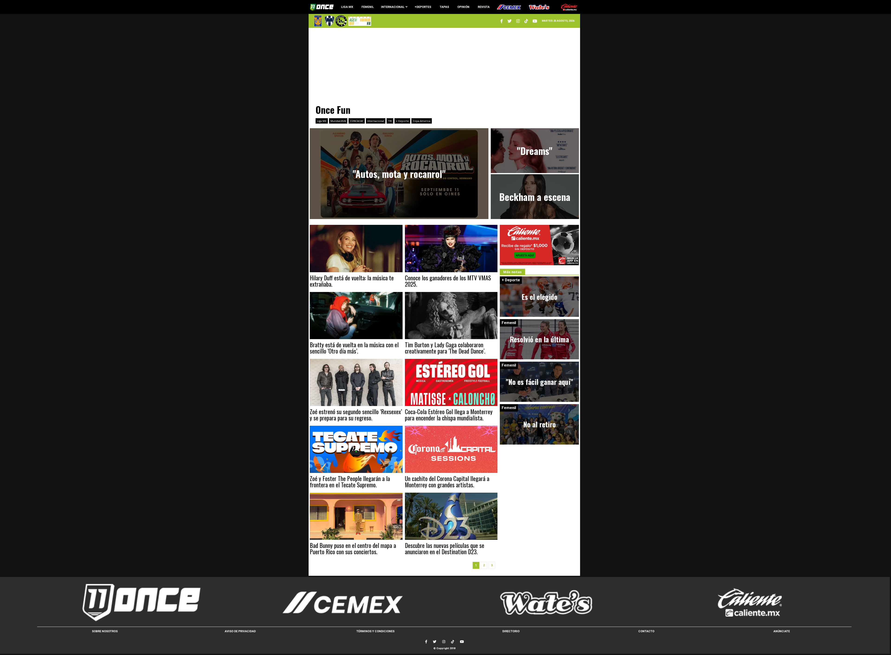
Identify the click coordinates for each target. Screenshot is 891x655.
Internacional (375, 121)
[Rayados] (329, 21)
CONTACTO (646, 631)
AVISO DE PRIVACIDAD (240, 631)
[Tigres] (318, 21)
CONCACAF (356, 121)
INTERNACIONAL (392, 7)
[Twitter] (501, 21)
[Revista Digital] (359, 21)
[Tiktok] (526, 21)
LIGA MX (347, 7)
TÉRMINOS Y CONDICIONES (375, 631)
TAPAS (444, 7)
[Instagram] (518, 21)
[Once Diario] (139, 602)
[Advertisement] (444, 63)
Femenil (509, 322)
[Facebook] (426, 641)
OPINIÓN (463, 7)
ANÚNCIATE (781, 631)
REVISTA (484, 7)
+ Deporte (402, 121)
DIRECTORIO (511, 631)
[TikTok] (452, 641)
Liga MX (321, 121)
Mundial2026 (338, 121)
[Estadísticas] (341, 21)
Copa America (421, 121)
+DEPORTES (423, 7)
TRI (390, 121)
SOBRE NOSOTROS (105, 631)
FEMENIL (368, 7)
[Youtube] (534, 21)
